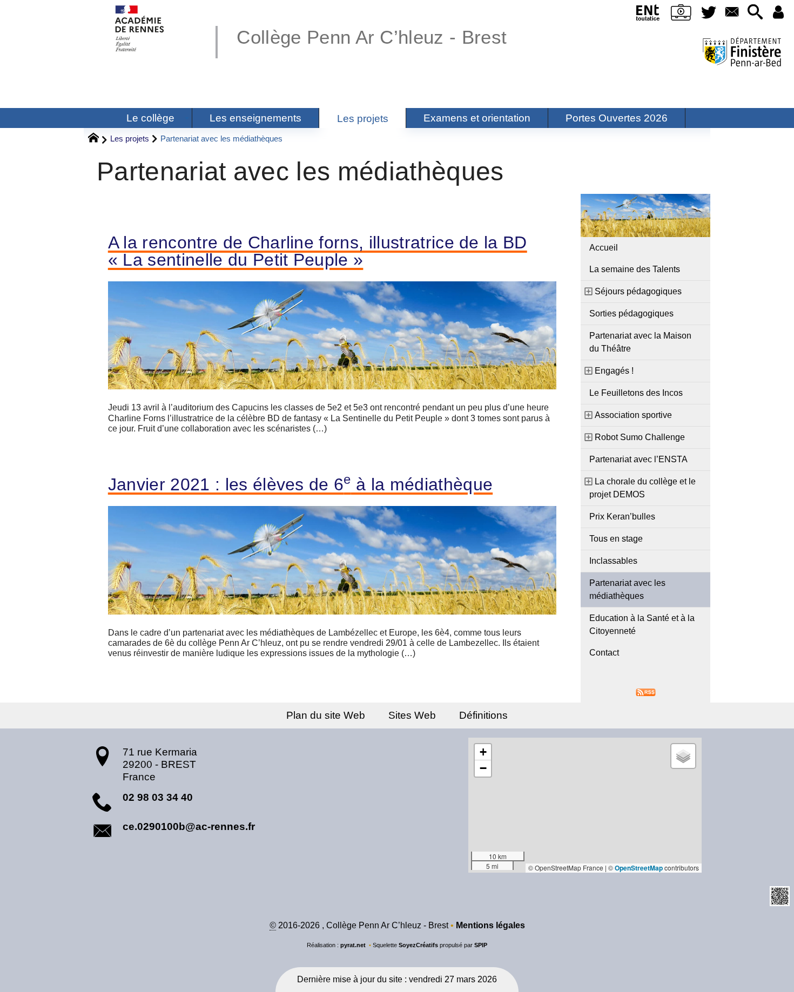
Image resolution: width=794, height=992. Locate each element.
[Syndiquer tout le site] (645, 691)
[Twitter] (709, 12)
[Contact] (731, 12)
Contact (604, 652)
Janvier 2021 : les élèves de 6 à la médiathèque (300, 484)
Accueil (603, 247)
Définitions (483, 715)
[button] (754, 12)
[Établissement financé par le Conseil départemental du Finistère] (742, 53)
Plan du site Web (325, 715)
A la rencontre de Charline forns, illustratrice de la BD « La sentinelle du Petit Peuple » (317, 251)
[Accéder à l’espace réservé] (778, 12)
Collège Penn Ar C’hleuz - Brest (372, 37)
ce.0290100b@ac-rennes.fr (189, 826)
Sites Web (412, 715)
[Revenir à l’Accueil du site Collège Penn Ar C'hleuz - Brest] (140, 28)
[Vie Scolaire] (681, 14)
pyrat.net (353, 945)
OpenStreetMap (639, 868)
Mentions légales (490, 925)
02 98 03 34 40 (158, 797)
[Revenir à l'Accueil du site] (98, 139)
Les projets (129, 138)
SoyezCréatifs (418, 945)
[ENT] (647, 14)
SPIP (480, 945)
